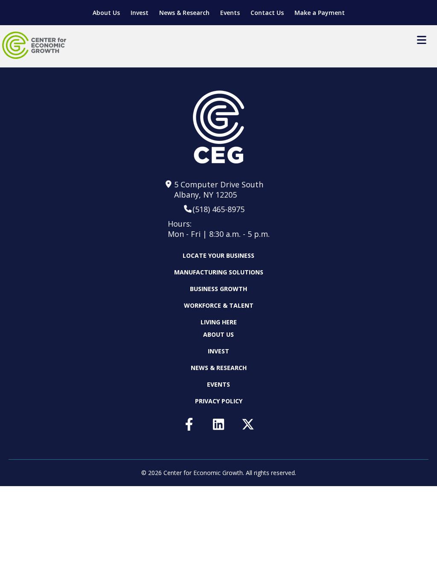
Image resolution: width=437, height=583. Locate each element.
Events (230, 13)
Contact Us (267, 13)
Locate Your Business (218, 255)
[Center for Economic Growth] (34, 45)
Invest (140, 13)
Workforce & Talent (218, 305)
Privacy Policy (218, 401)
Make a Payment (319, 13)
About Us (106, 13)
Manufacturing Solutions (218, 272)
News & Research (184, 13)
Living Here (219, 322)
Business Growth (218, 289)
